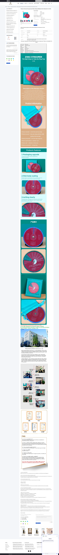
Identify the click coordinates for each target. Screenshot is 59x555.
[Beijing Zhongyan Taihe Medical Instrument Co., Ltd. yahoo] (10, 60)
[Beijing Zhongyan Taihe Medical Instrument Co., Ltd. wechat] (12, 58)
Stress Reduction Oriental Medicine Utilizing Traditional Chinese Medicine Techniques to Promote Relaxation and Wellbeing (36, 535)
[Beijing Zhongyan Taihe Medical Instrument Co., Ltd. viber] (7, 60)
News (46, 3)
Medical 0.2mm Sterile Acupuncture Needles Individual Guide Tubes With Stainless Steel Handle (17, 546)
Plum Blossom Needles (9, 15)
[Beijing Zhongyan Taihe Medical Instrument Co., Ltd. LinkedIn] (9, 0)
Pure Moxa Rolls (27, 542)
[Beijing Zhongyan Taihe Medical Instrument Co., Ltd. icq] (12, 60)
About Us (26, 3)
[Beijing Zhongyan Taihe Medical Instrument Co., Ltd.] (10, 3)
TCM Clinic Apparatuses (9, 27)
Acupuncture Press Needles (10, 13)
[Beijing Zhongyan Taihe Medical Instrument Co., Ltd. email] (7, 58)
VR (51, 3)
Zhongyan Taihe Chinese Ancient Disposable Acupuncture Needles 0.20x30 (18, 544)
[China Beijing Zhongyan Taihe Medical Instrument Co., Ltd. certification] (8, 38)
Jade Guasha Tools (9, 20)
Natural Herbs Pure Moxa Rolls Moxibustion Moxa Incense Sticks (29, 544)
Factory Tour (31, 3)
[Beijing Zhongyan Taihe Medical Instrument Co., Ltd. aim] (14, 60)
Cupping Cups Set (8, 18)
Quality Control (36, 3)
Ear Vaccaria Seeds (9, 32)
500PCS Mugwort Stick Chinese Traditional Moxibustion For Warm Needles (29, 546)
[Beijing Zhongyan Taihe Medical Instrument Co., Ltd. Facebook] (7, 0)
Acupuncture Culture (13, 6)
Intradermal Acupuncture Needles (11, 12)
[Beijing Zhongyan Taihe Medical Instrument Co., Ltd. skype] (14, 58)
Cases (49, 3)
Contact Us (42, 3)
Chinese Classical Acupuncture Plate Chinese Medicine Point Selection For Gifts (26, 23)
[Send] (57, 554)
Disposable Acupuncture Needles (11, 10)
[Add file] (43, 554)
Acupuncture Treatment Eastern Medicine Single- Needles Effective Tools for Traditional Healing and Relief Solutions (49, 535)
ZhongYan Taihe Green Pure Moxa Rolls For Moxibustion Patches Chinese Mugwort (30, 549)
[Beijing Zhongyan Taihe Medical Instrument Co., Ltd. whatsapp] (10, 58)
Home (18, 3)
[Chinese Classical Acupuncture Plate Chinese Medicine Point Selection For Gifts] (26, 15)
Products (21, 3)
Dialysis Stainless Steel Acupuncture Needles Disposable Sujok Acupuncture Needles (18, 549)
